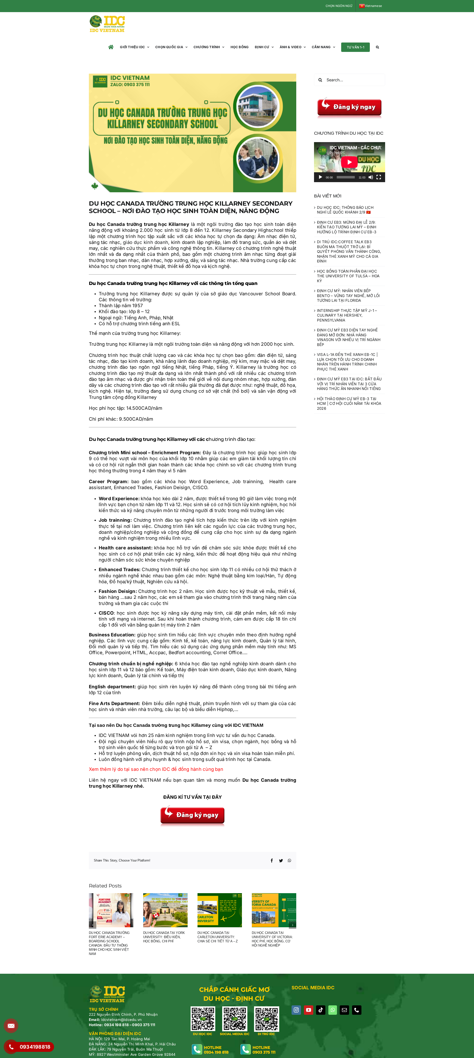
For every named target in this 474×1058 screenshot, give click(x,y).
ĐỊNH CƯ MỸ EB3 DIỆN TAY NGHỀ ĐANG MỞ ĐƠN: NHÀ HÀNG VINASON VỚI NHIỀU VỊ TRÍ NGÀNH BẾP (348, 337)
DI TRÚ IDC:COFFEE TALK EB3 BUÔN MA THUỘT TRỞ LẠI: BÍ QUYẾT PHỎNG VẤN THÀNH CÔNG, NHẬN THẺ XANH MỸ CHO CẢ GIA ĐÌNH (349, 251)
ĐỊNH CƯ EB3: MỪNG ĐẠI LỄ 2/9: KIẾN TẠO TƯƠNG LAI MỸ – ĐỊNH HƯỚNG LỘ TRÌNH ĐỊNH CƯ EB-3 (346, 227)
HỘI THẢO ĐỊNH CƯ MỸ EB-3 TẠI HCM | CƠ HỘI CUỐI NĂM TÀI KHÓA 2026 (349, 403)
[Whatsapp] (332, 1010)
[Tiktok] (320, 1010)
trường (225, 224)
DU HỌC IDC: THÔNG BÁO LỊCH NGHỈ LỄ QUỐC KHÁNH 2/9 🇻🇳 (345, 210)
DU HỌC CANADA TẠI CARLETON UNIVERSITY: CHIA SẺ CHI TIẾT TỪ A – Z (218, 937)
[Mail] (344, 1010)
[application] (349, 162)
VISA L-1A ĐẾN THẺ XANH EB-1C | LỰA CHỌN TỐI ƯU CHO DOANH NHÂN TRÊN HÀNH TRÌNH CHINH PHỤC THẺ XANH (347, 361)
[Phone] (356, 1010)
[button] (377, 47)
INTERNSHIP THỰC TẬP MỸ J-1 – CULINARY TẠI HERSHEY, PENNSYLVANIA (347, 315)
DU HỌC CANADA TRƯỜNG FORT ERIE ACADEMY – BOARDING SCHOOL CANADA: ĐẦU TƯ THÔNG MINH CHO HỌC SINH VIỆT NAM (109, 943)
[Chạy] (320, 177)
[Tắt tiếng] (370, 177)
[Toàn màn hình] (378, 177)
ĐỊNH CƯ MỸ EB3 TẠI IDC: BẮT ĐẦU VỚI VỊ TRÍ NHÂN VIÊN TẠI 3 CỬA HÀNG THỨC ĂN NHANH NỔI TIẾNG (349, 384)
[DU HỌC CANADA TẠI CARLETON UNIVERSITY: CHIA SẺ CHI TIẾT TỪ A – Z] (220, 909)
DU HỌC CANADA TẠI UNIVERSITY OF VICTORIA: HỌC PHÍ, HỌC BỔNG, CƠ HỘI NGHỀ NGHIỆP (272, 939)
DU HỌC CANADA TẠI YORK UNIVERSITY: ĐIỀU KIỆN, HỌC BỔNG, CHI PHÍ (164, 937)
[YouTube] (308, 1010)
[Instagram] (296, 1010)
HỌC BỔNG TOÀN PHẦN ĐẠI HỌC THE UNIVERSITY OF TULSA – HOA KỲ (348, 276)
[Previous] (92, 925)
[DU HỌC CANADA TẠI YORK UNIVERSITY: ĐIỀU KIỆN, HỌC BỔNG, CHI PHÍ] (165, 909)
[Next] (292, 925)
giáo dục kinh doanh (145, 242)
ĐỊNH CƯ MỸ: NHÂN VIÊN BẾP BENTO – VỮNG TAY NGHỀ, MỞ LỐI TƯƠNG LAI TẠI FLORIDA (348, 295)
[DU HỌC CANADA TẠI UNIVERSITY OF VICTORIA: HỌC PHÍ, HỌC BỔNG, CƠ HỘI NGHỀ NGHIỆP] (274, 909)
